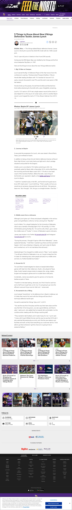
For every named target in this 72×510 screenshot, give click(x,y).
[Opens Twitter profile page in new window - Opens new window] (23, 44)
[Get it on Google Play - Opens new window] (41, 491)
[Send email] (53, 42)
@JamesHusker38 (40, 234)
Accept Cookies (53, 507)
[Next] (44, 136)
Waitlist (54, 470)
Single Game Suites (54, 478)
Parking (43, 469)
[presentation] (69, 361)
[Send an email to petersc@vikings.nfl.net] (27, 44)
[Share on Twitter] (50, 42)
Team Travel (31, 476)
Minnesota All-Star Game (65, 473)
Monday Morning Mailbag (7, 466)
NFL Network (19, 474)
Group (54, 468)
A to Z (43, 461)
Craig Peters (22, 41)
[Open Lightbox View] (36, 128)
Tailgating (43, 481)
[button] (34, 360)
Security (43, 478)
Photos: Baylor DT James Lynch (27, 106)
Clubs (54, 481)
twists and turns (45, 176)
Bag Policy (43, 463)
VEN (19, 465)
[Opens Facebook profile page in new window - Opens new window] (21, 44)
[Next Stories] (68, 399)
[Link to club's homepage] (3, 14)
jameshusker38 (19, 237)
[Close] (69, 503)
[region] (36, 503)
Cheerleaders (30, 470)
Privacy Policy (26, 507)
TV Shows (19, 476)
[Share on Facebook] (47, 42)
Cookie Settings (53, 499)
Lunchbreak (7, 469)
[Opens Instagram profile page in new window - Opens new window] (25, 44)
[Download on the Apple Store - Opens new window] (31, 490)
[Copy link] (56, 42)
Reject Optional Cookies (53, 503)
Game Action (30, 468)
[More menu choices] (42, 14)
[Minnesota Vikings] (36, 496)
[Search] (44, 14)
